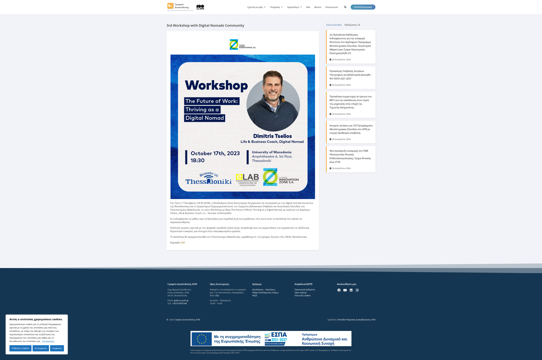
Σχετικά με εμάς (255, 7)
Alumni (317, 7)
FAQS (254, 295)
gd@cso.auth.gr (181, 300)
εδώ (217, 295)
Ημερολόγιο (293, 7)
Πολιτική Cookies (303, 295)
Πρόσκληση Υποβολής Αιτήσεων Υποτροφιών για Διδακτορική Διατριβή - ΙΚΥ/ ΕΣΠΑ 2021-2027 (351, 75)
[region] (37, 334)
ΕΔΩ (182, 242)
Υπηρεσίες (275, 7)
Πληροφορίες (48, 341)
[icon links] (345, 7)
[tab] (335, 25)
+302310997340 (179, 303)
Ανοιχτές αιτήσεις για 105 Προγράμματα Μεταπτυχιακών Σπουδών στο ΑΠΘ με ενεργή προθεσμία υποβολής (351, 129)
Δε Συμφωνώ (41, 348)
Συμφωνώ (57, 348)
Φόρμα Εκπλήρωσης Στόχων (265, 292)
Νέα (308, 7)
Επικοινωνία (331, 7)
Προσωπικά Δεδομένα (305, 289)
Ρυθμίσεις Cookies (20, 348)
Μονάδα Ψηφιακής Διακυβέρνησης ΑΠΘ (356, 319)
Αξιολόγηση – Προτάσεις (263, 289)
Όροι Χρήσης (301, 292)
